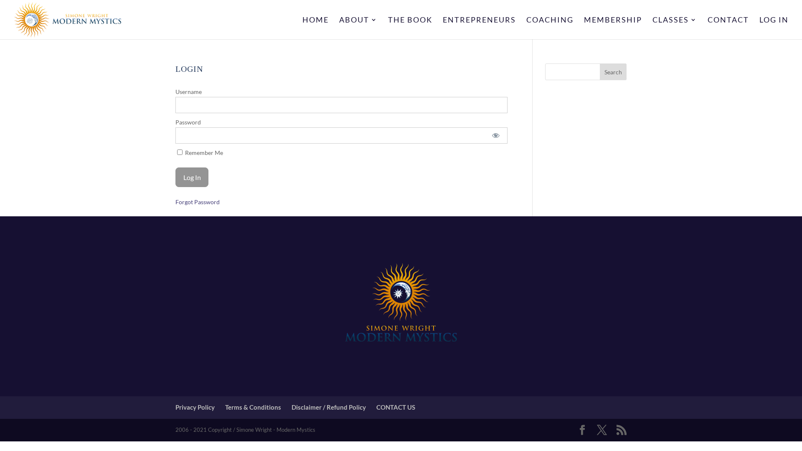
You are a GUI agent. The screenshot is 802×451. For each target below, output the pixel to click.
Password (188, 122)
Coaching (550, 20)
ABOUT (354, 20)
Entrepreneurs (479, 20)
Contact (728, 20)
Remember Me (203, 152)
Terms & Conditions (253, 407)
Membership (613, 20)
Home (315, 20)
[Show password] (496, 135)
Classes (670, 20)
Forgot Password (197, 201)
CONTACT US (395, 407)
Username (188, 91)
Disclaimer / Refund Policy (329, 407)
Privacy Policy (195, 407)
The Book (410, 20)
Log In (774, 20)
